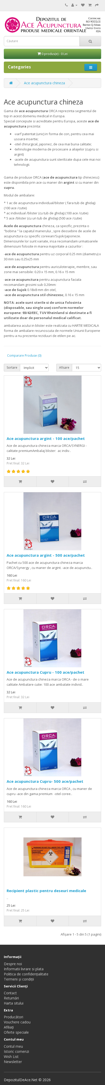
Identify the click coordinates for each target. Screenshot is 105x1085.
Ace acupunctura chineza (44, 82)
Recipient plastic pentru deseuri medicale (46, 890)
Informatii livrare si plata (24, 968)
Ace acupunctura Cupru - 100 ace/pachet (45, 672)
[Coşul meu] (89, 5)
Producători (13, 1016)
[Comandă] (97, 5)
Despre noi (13, 963)
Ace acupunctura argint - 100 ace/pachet (46, 438)
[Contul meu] (74, 5)
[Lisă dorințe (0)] (83, 5)
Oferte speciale (16, 1032)
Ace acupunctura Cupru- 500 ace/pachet (45, 781)
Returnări (11, 998)
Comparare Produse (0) (24, 355)
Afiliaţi (9, 1027)
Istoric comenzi (16, 1051)
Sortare (12, 367)
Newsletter (13, 1061)
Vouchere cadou (17, 1022)
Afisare (64, 367)
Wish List (11, 1056)
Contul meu (13, 1046)
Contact (10, 992)
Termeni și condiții (19, 979)
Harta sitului (13, 1003)
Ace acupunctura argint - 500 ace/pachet (46, 555)
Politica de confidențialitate (26, 974)
